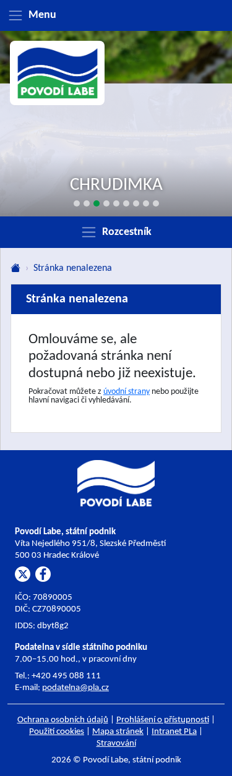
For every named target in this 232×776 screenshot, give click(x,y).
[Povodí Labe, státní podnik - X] (22, 574)
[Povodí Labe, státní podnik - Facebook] (43, 574)
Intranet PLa (174, 731)
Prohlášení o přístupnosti (162, 720)
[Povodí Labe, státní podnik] (57, 73)
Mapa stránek (118, 731)
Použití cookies (56, 731)
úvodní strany (126, 391)
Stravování (116, 743)
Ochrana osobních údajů (62, 720)
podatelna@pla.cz (75, 688)
